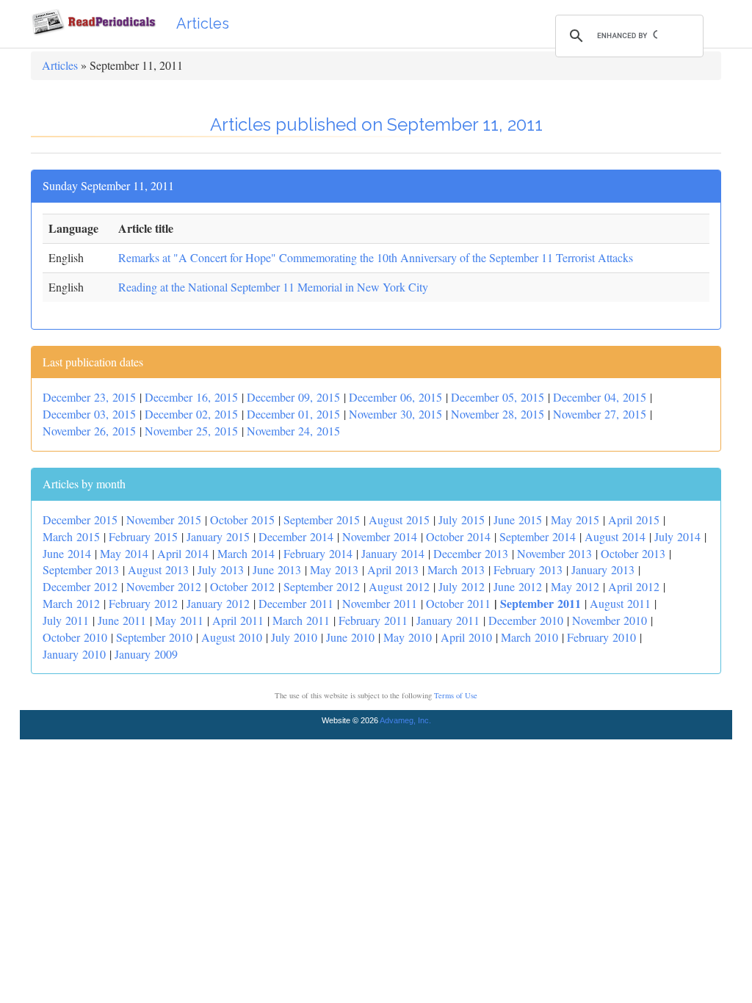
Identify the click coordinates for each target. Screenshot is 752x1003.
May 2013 (334, 569)
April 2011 (238, 620)
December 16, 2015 (191, 397)
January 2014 (392, 553)
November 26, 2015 (89, 430)
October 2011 (458, 603)
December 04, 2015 (599, 397)
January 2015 (218, 536)
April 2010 (466, 637)
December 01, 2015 (293, 413)
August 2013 (158, 569)
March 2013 (456, 569)
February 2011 (373, 620)
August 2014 (615, 536)
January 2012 (218, 603)
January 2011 (448, 620)
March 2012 (71, 603)
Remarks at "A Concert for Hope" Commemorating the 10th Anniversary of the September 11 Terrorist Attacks (375, 257)
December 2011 (295, 603)
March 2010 (529, 637)
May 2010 (407, 637)
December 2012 (80, 586)
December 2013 (470, 553)
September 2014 (537, 536)
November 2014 (379, 536)
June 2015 (518, 519)
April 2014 (183, 553)
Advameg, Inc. (405, 720)
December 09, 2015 (293, 397)
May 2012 (575, 586)
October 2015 (242, 519)
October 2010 (75, 637)
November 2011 (379, 603)
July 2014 (677, 536)
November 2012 (163, 586)
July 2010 (294, 637)
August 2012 (399, 586)
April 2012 (633, 586)
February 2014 (317, 553)
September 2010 (154, 637)
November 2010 (609, 620)
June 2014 (67, 553)
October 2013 (633, 553)
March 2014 (246, 553)
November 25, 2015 (191, 430)
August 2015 (399, 519)
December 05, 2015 (497, 397)
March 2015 (71, 536)
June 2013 (277, 569)
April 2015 (633, 519)
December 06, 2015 (395, 397)
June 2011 (122, 620)
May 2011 (179, 620)
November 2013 (554, 553)
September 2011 (540, 603)
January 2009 (146, 654)
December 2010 (525, 620)
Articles (202, 23)
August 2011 (620, 603)
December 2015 (80, 519)
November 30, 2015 (395, 413)
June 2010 (350, 637)
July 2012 (461, 586)
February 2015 (143, 536)
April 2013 (393, 569)
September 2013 (81, 569)
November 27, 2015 (599, 413)
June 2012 (518, 586)
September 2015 (321, 519)
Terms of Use (455, 695)
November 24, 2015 (293, 430)
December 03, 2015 (89, 413)
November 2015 (163, 519)
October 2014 (458, 536)
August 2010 (231, 637)
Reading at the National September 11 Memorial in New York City (273, 286)
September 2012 (321, 586)
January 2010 (74, 654)
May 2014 (124, 553)
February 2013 (528, 569)
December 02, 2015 (191, 413)
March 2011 (301, 620)
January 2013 (602, 569)
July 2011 (66, 620)
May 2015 (575, 519)
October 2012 (242, 586)
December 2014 (295, 536)
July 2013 (221, 569)
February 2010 (601, 637)
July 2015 (461, 519)
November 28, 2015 (497, 413)
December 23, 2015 (89, 397)
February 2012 (143, 603)
